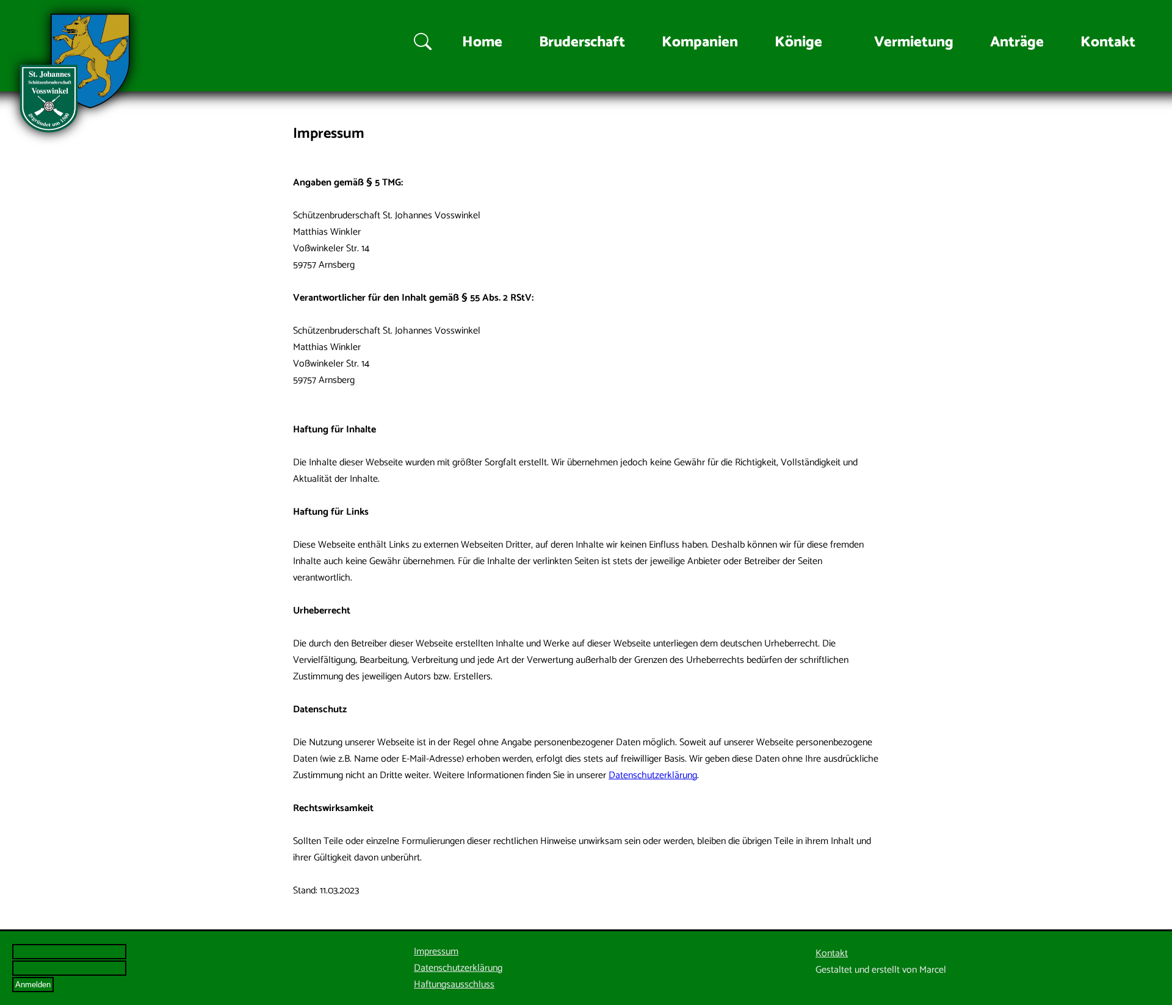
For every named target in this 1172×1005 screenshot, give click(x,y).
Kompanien (700, 42)
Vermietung (913, 42)
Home (482, 42)
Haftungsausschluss (454, 984)
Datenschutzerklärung (653, 775)
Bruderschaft (582, 42)
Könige (798, 42)
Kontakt (1107, 42)
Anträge (1017, 42)
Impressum (436, 951)
